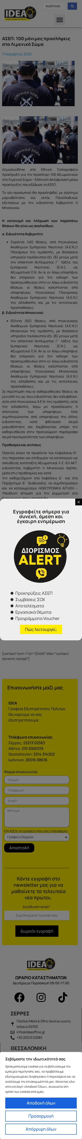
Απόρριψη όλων (41, 1129)
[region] (41, 1095)
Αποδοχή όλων (41, 1103)
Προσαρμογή (41, 1116)
